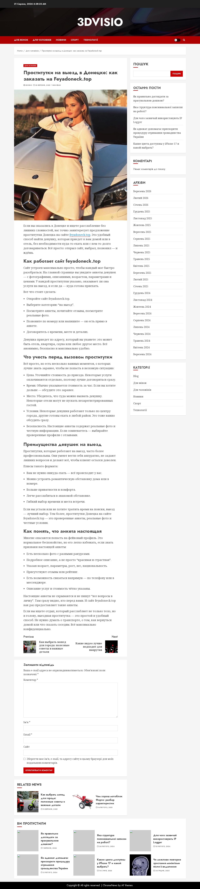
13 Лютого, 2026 (162, 846)
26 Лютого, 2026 (107, 846)
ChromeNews (110, 885)
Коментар (30, 680)
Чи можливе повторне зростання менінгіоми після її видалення (167, 863)
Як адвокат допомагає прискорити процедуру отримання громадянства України (157, 133)
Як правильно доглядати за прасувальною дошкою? (50, 839)
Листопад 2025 (142, 218)
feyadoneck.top (80, 235)
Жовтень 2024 (142, 306)
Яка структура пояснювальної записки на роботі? (111, 839)
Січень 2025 (140, 286)
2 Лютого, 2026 (50, 872)
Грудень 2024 (141, 293)
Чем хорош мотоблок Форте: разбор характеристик (109, 800)
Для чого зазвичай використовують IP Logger (165, 839)
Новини (61, 39)
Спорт (75, 39)
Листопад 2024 (142, 300)
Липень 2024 (141, 327)
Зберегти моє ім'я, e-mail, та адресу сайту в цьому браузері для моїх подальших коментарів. (70, 761)
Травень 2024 (141, 340)
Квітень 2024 (141, 347)
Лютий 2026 (140, 198)
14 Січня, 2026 (105, 871)
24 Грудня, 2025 (162, 871)
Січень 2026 (140, 205)
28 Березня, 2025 (42, 85)
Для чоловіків (42, 39)
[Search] (184, 40)
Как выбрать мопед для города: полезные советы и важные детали (53, 800)
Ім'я (26, 722)
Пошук (140, 64)
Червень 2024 (141, 334)
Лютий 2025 (140, 279)
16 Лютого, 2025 (105, 807)
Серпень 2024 (141, 320)
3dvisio (100, 22)
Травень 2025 (141, 259)
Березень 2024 (142, 354)
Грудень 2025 (141, 211)
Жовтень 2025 (142, 225)
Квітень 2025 (141, 266)
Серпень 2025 (141, 238)
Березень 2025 (142, 272)
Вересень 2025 (142, 232)
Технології (90, 39)
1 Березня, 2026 (50, 848)
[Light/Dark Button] (177, 40)
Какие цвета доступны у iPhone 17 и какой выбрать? (111, 863)
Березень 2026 (142, 191)
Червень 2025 (141, 252)
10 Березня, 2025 (50, 809)
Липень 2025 (141, 245)
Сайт (26, 746)
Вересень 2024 (142, 313)
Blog (136, 376)
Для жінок (21, 39)
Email (27, 734)
